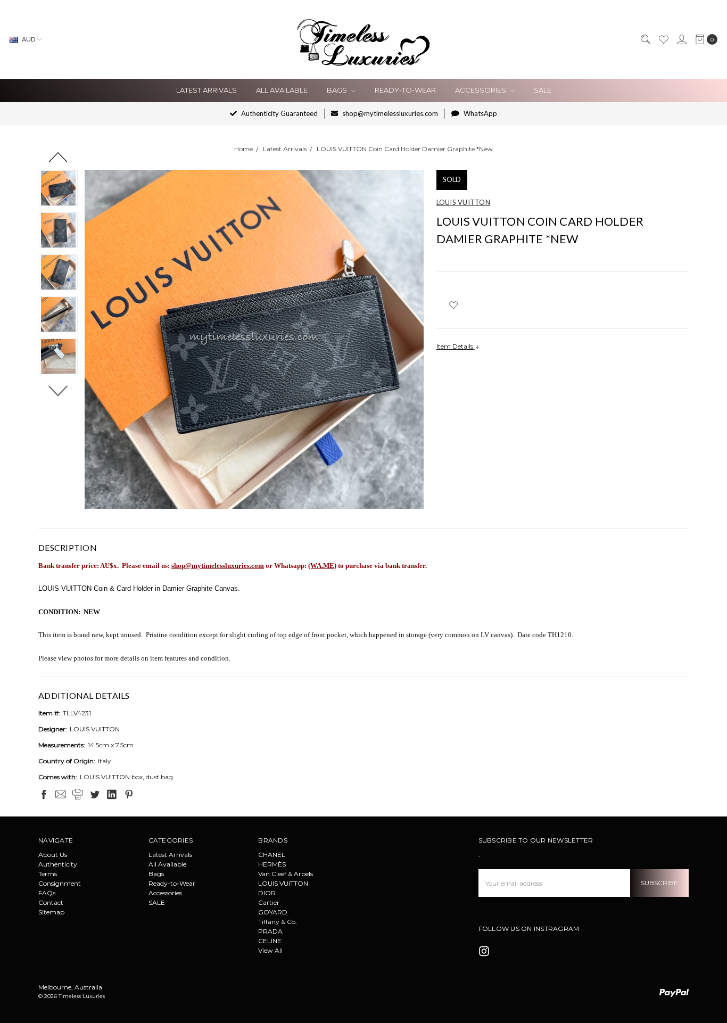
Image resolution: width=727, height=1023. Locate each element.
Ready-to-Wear (405, 90)
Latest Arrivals (206, 90)
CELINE (270, 941)
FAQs (46, 893)
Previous (58, 157)
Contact (50, 902)
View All (270, 950)
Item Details (455, 346)
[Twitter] (94, 794)
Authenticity (57, 864)
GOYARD (272, 912)
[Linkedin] (111, 794)
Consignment (59, 883)
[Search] (645, 39)
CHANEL (271, 855)
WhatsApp (479, 113)
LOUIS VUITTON (283, 883)
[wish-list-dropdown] (453, 305)
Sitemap (51, 912)
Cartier (268, 902)
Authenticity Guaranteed (278, 113)
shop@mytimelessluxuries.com (389, 113)
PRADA (270, 931)
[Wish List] (663, 39)
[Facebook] (43, 794)
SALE (542, 90)
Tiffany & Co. (277, 922)
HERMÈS (272, 864)
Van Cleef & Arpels (285, 874)
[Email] (60, 794)
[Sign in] (681, 39)
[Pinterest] (128, 794)
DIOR (267, 893)
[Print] (77, 794)
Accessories (481, 90)
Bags (338, 90)
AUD (28, 39)
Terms (47, 874)
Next (58, 390)
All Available (282, 90)
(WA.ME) (322, 566)
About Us (52, 855)
